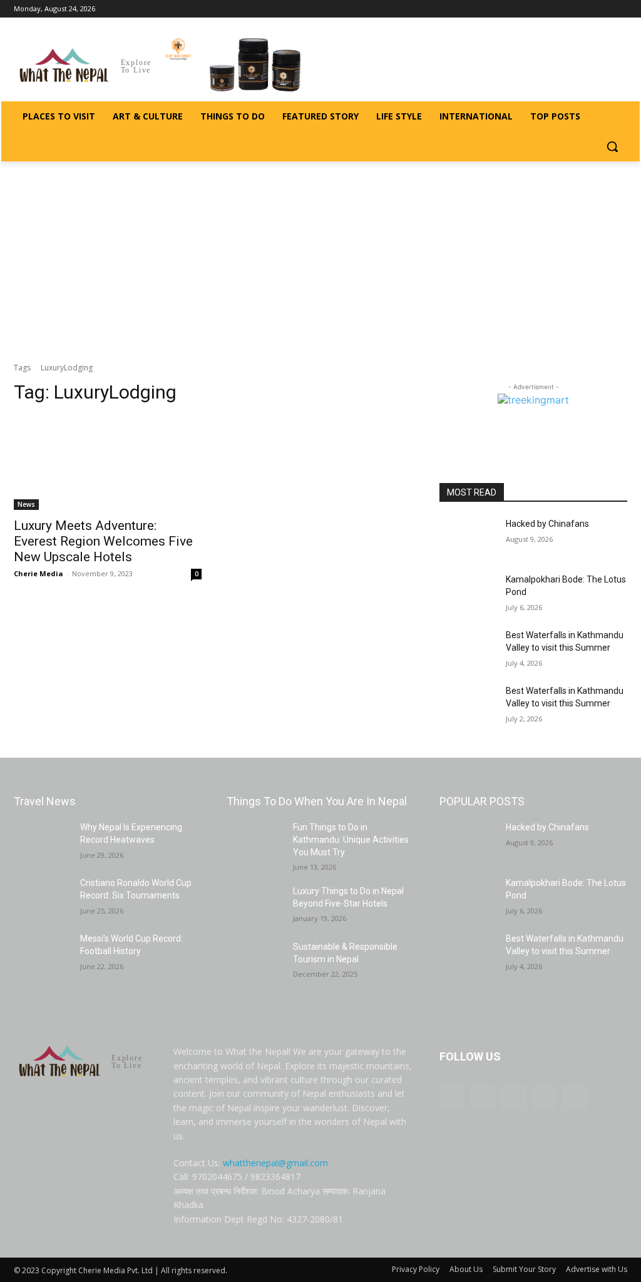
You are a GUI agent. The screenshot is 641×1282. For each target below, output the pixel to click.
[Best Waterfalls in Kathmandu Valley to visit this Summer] (467, 649)
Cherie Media (38, 573)
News (26, 504)
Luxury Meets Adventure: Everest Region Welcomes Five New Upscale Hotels (103, 541)
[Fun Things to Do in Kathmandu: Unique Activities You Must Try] (255, 841)
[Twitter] (602, 9)
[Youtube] (620, 9)
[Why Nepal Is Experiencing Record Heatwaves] (42, 841)
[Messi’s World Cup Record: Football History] (42, 952)
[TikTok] (585, 9)
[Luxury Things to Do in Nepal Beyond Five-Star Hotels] (255, 905)
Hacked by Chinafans (547, 524)
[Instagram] (568, 9)
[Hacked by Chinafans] (467, 537)
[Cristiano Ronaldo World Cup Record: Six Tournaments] (42, 897)
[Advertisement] (320, 255)
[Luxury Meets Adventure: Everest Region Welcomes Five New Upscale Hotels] (108, 463)
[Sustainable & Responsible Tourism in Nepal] (255, 960)
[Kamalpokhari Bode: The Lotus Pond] (467, 593)
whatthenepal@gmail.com (275, 1163)
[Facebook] (550, 9)
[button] (612, 146)
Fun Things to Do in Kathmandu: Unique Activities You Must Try (351, 839)
